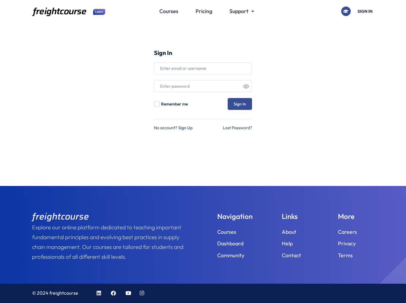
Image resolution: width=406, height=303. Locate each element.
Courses (168, 11)
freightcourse (59, 11)
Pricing (204, 11)
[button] (242, 11)
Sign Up (185, 127)
